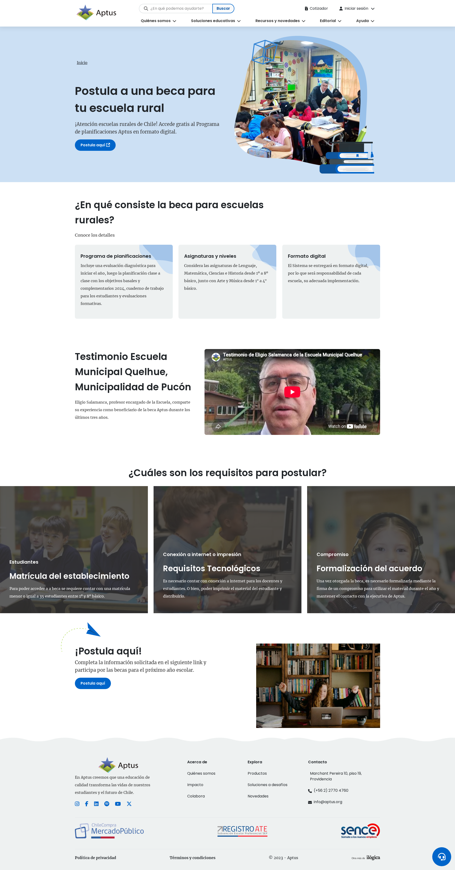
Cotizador (319, 8)
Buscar (223, 8)
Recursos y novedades (277, 20)
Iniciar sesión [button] (356, 8)
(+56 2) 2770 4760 (331, 790)
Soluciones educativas (213, 20)
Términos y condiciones (192, 857)
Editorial (328, 20)
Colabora (196, 796)
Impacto (195, 784)
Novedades (258, 796)
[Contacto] (441, 856)
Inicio (82, 62)
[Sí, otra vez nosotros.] (366, 858)
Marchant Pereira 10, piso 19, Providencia (336, 776)
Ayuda (362, 20)
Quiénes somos (156, 20)
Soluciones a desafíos (267, 784)
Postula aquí (93, 145)
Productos (257, 773)
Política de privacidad (95, 857)
